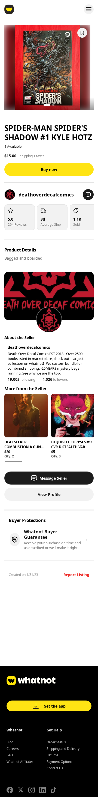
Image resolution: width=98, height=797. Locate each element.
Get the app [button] (55, 706)
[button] (88, 194)
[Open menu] (89, 9)
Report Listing (76, 574)
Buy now (49, 169)
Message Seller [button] (53, 478)
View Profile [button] (49, 494)
